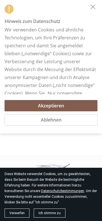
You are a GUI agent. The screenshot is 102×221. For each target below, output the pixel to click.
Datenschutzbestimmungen (62, 191)
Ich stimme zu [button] (50, 213)
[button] (93, 7)
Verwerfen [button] (17, 213)
